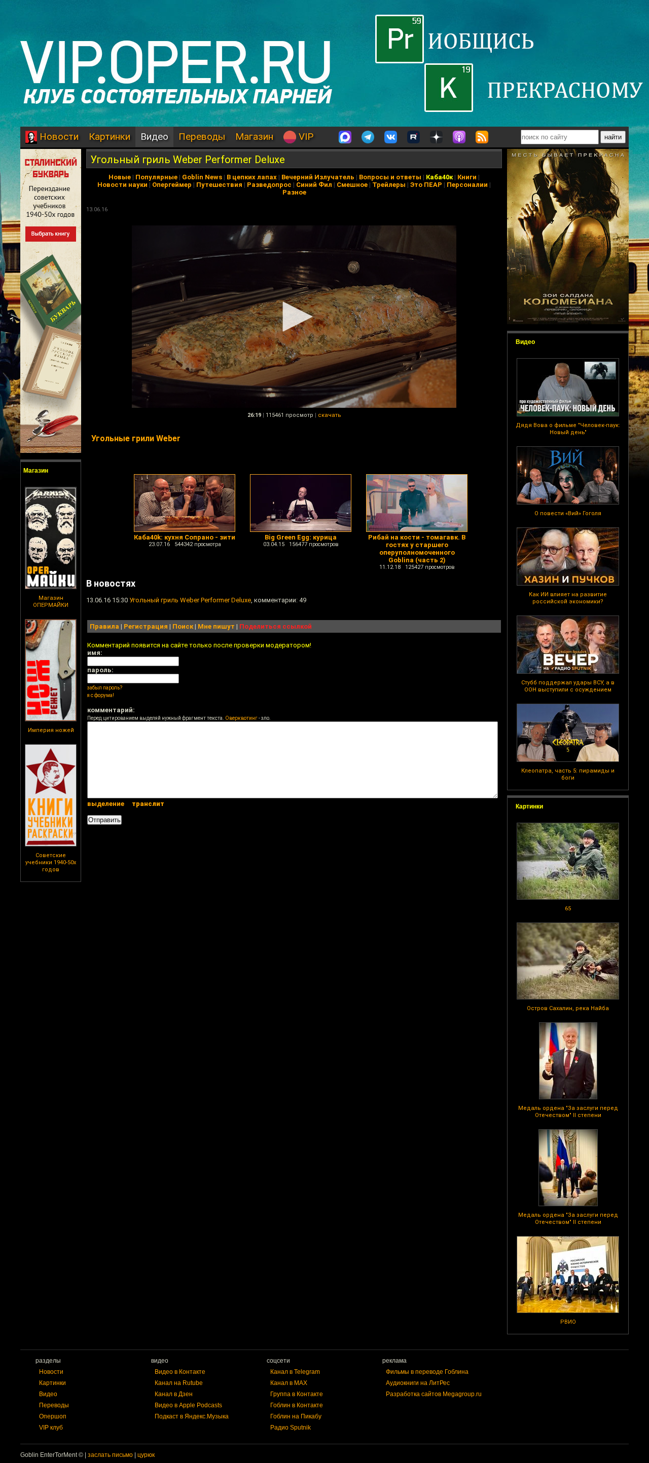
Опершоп (52, 1416)
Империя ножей (51, 730)
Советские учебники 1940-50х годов (50, 862)
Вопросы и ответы (390, 177)
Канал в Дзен (174, 1394)
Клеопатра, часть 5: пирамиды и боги (568, 774)
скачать (329, 415)
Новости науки (122, 184)
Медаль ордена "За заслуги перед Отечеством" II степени (568, 1112)
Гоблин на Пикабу (295, 1416)
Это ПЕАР (426, 184)
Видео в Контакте (180, 1371)
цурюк (146, 1454)
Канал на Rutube (179, 1383)
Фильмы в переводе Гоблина (427, 1371)
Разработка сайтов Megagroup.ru (434, 1394)
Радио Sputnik (290, 1427)
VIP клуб (51, 1427)
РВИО (568, 1322)
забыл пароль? (104, 687)
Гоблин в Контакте (296, 1405)
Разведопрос (269, 184)
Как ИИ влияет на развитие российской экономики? (568, 598)
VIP (304, 136)
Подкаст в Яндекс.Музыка (192, 1416)
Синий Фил (314, 184)
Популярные (156, 177)
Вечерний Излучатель (317, 177)
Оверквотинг (241, 718)
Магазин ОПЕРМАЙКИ (50, 601)
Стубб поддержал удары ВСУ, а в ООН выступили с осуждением (568, 686)
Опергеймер (172, 184)
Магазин (254, 136)
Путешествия (219, 184)
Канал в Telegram (295, 1371)
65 (568, 908)
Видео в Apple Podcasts (188, 1405)
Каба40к (439, 177)
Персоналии (467, 184)
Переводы (201, 136)
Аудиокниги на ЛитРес (418, 1383)
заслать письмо (110, 1454)
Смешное (352, 184)
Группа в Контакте (296, 1394)
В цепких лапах (252, 177)
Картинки (109, 136)
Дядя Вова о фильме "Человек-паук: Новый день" (568, 429)
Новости (58, 136)
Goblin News (202, 177)
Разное (294, 192)
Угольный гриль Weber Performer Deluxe (187, 159)
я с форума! (100, 695)
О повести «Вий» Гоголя (567, 513)
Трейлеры (389, 184)
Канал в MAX (288, 1383)
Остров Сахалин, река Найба (568, 1008)
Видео (154, 136)
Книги (467, 177)
